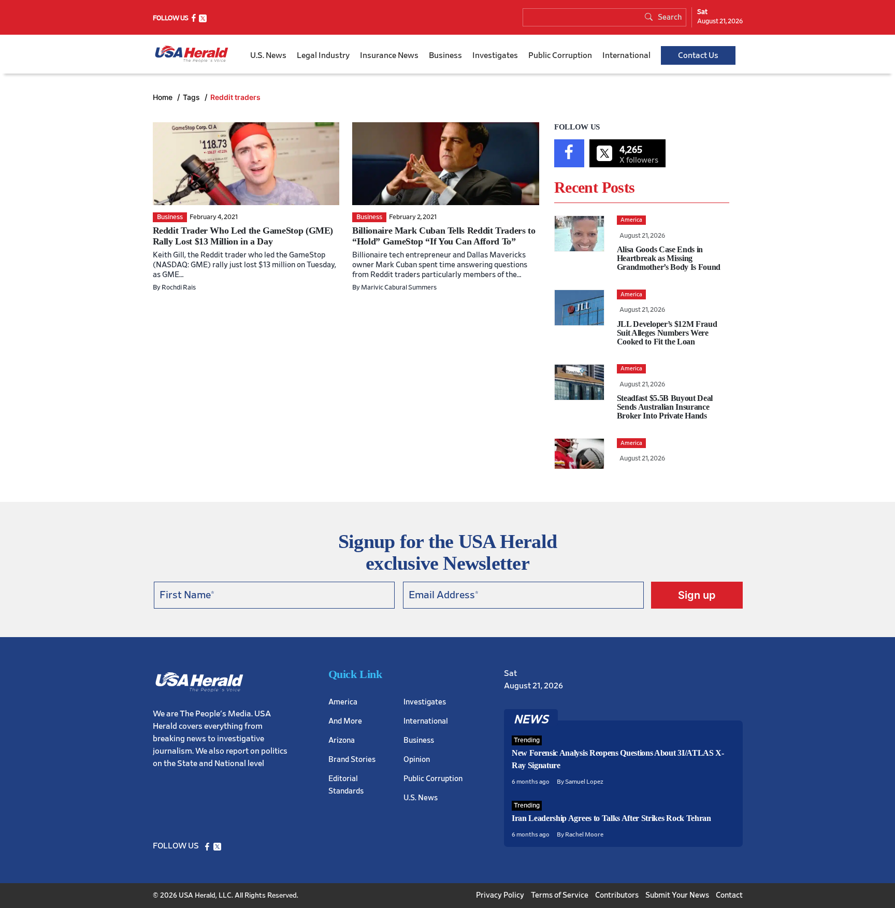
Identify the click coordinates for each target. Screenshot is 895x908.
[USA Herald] (191, 54)
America (342, 702)
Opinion (416, 759)
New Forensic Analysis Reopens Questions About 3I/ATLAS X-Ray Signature (618, 759)
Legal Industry (323, 55)
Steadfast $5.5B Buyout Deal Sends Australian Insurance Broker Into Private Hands (665, 407)
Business (445, 55)
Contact (729, 895)
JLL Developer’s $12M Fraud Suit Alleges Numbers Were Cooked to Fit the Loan (667, 333)
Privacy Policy (500, 895)
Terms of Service (559, 895)
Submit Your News (677, 895)
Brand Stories (352, 759)
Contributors (617, 895)
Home (164, 97)
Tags (192, 97)
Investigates (495, 55)
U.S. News (268, 55)
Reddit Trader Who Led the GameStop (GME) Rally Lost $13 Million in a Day (243, 236)
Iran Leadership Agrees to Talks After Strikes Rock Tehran (611, 818)
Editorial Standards (346, 785)
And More (345, 721)
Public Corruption (560, 55)
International (626, 55)
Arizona (341, 740)
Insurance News (389, 55)
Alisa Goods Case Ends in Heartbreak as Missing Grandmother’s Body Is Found (668, 258)
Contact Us (698, 55)
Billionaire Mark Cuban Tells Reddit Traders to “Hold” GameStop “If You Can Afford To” (443, 236)
